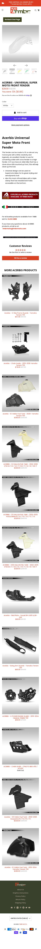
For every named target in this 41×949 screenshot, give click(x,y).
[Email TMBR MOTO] (12, 908)
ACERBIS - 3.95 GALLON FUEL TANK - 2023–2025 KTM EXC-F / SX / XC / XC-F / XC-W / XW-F (20, 566)
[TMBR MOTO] (20, 10)
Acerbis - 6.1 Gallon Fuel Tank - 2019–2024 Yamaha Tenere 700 (20, 868)
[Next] (26, 65)
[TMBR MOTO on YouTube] (29, 908)
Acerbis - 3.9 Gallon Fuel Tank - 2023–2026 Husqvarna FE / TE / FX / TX (20, 818)
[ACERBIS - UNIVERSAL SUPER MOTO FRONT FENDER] (20, 43)
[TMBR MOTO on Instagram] (18, 908)
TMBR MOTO (23, 924)
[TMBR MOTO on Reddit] (23, 908)
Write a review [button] (20, 258)
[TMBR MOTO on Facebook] (15, 908)
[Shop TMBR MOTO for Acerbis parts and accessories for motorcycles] (20, 198)
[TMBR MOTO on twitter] (26, 908)
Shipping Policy (20, 903)
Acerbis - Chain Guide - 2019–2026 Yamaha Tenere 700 (20, 364)
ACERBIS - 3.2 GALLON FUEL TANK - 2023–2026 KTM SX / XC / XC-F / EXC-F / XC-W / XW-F (20, 465)
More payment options (20, 125)
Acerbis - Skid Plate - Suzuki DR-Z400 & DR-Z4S (20, 616)
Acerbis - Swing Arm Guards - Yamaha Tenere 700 (20, 667)
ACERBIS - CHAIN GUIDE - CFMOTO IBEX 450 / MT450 (20, 767)
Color (4, 101)
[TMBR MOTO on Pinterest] (20, 908)
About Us (20, 890)
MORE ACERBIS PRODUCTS (20, 270)
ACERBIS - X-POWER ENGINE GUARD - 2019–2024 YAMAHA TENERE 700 (20, 717)
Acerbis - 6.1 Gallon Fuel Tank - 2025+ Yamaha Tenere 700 (20, 415)
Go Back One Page (12, 19)
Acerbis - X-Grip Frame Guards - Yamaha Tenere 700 (20, 314)
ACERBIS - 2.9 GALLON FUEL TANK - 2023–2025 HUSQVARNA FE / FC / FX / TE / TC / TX (20, 515)
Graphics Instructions (20, 893)
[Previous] (14, 65)
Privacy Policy (20, 896)
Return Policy (20, 899)
